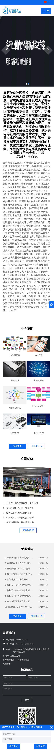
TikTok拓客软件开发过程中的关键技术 (19, 601)
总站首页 (7, 664)
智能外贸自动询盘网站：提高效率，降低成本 (19, 579)
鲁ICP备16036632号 (11, 656)
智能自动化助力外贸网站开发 (19, 563)
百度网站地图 (9, 660)
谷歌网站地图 (23, 660)
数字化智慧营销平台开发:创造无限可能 (19, 574)
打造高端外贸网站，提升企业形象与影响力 (19, 568)
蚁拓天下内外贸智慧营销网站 (19, 590)
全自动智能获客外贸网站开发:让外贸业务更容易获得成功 (19, 557)
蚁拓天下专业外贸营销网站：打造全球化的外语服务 (19, 585)
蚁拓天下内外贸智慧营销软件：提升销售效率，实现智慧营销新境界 (19, 596)
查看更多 (17, 446)
